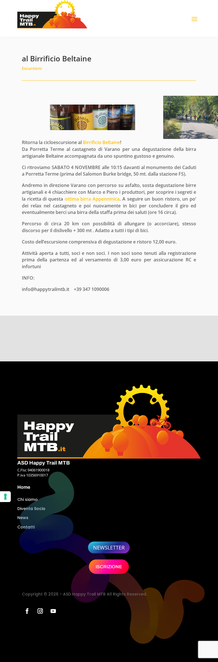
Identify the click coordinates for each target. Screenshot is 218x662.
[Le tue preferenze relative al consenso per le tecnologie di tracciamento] (5, 496)
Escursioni (32, 68)
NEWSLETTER (109, 547)
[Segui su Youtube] (53, 611)
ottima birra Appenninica (92, 199)
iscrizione (109, 566)
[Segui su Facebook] (27, 611)
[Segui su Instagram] (40, 611)
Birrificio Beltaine (101, 142)
